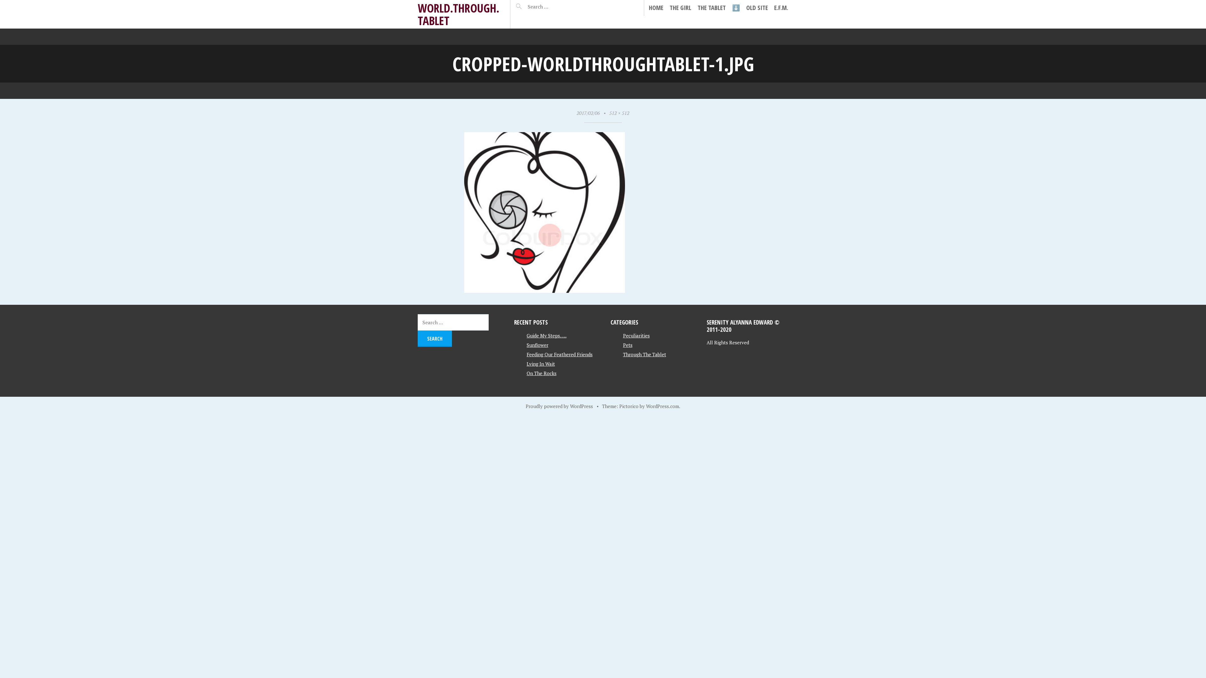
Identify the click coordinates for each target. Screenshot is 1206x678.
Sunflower (537, 345)
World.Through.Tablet (458, 14)
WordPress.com (662, 406)
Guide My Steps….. (547, 335)
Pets (628, 345)
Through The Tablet (644, 354)
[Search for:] (553, 6)
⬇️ (736, 7)
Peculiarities (636, 335)
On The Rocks (542, 373)
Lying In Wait (541, 364)
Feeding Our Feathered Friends (560, 354)
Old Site (757, 7)
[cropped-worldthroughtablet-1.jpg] (544, 290)
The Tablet (712, 7)
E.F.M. (781, 7)
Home (656, 7)
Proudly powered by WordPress (559, 406)
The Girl (680, 7)
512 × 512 (619, 113)
